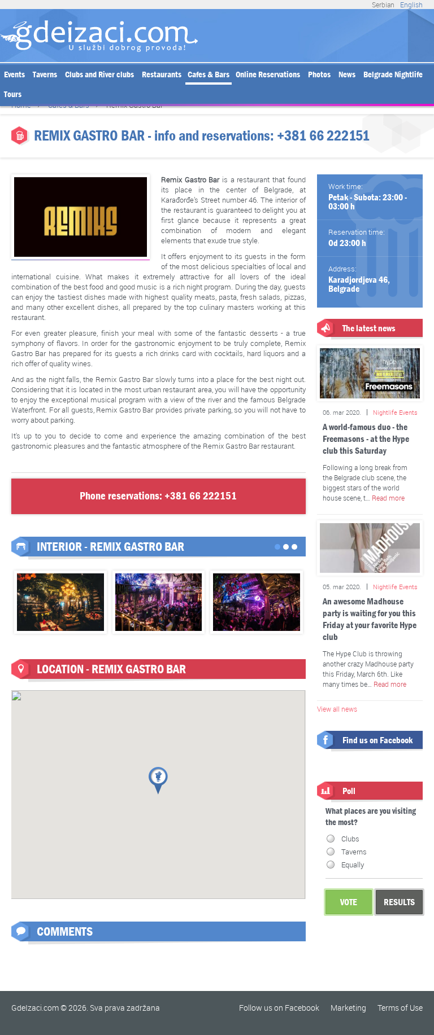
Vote (348, 902)
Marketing (348, 1007)
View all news (337, 708)
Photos (319, 74)
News (346, 74)
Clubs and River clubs (99, 74)
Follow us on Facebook (279, 1007)
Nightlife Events (395, 412)
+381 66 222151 (323, 135)
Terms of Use (400, 1007)
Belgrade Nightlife (393, 74)
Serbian (383, 4)
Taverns (45, 74)
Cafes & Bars (208, 74)
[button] (158, 780)
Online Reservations (268, 74)
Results (399, 902)
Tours (12, 94)
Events (14, 74)
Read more (388, 497)
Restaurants (161, 74)
